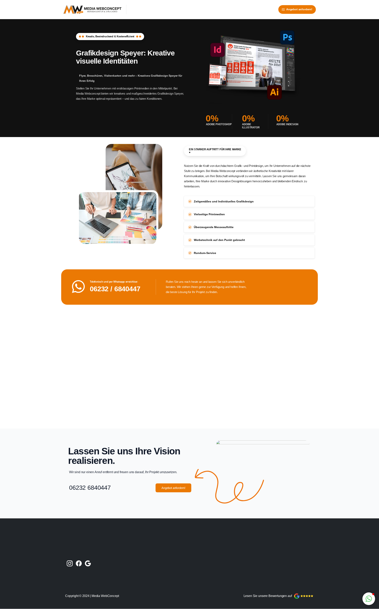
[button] (368, 598)
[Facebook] (78, 563)
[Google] (87, 563)
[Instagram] (69, 563)
